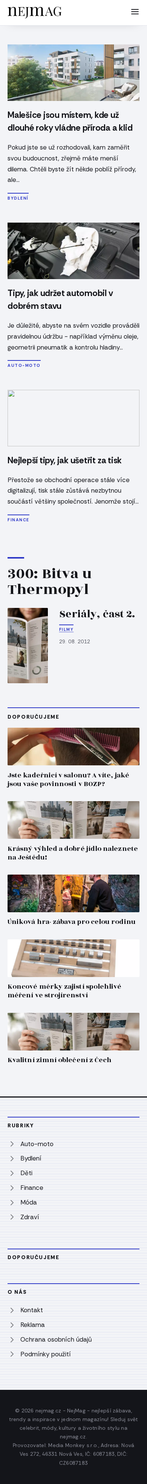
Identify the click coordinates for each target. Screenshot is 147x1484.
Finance (18, 519)
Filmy (66, 629)
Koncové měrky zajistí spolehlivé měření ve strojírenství (64, 991)
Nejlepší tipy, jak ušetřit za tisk (65, 460)
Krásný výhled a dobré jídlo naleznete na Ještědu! (73, 853)
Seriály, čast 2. (97, 614)
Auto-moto (24, 365)
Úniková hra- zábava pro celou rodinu (72, 922)
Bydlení (18, 198)
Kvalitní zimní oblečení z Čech (60, 1060)
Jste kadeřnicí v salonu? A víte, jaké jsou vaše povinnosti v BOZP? (68, 779)
